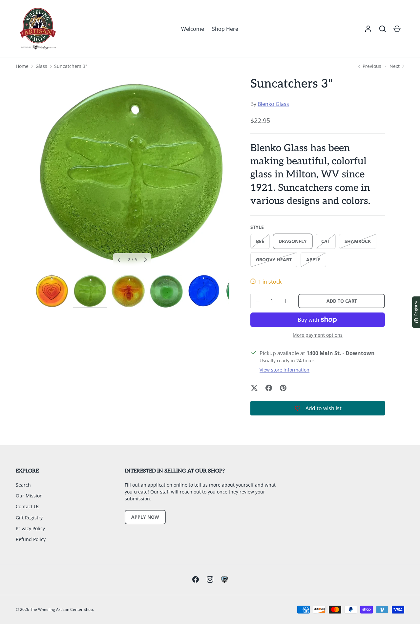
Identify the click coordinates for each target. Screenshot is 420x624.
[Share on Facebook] (269, 388)
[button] (382, 29)
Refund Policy (31, 539)
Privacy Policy (30, 528)
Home (22, 66)
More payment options (318, 335)
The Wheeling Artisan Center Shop (61, 609)
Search (23, 485)
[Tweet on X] (254, 388)
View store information (284, 370)
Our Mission (29, 496)
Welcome (192, 28)
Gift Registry (29, 517)
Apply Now (145, 517)
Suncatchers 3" (70, 66)
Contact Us (27, 506)
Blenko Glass (273, 104)
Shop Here (225, 28)
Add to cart (341, 301)
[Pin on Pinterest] (283, 388)
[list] (132, 173)
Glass (41, 66)
